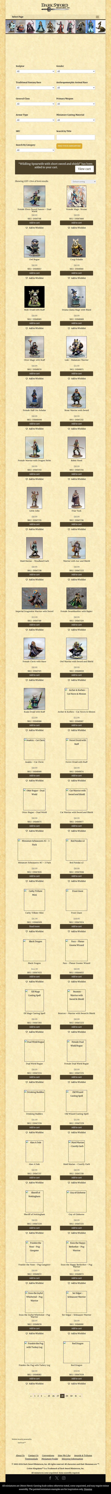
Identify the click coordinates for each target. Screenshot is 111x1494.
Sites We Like (64, 1455)
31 (76, 1396)
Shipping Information (72, 1459)
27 (58, 1396)
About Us (20, 1455)
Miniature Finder (49, 1459)
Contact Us (33, 1455)
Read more (34, 926)
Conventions (48, 1455)
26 (53, 1396)
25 (49, 1396)
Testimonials (31, 1459)
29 (67, 1396)
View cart (84, 169)
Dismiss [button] (88, 1489)
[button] (34, 228)
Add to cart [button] (34, 222)
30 (71, 1396)
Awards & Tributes (83, 1455)
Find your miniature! (69, 146)
